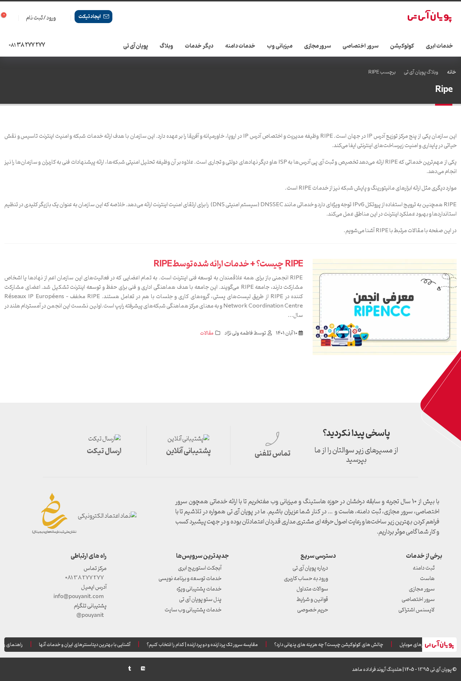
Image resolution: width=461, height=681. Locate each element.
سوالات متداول (312, 589)
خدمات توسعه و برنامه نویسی (189, 579)
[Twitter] (76, 668)
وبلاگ (166, 46)
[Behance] (116, 668)
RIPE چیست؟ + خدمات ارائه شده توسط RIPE (228, 264)
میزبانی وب (279, 46)
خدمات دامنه (240, 46)
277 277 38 (27, 45)
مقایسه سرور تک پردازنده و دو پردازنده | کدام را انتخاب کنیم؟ (205, 644)
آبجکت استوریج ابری (199, 568)
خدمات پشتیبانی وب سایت (193, 610)
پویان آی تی (135, 46)
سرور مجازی (317, 46)
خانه (451, 72)
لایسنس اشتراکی (416, 610)
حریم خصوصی (312, 610)
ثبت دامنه (424, 568)
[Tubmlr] (130, 668)
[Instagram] (36, 668)
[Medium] (143, 668)
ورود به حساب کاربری (306, 579)
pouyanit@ (90, 615)
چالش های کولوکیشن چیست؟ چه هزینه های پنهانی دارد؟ (332, 644)
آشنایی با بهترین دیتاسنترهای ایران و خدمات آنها (88, 644)
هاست (427, 579)
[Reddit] (103, 668)
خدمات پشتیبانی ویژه (198, 589)
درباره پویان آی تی (310, 568)
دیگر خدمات (199, 46)
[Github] (9, 668)
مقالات (207, 333)
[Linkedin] (49, 668)
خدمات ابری (439, 46)
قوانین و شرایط (312, 599)
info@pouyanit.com (78, 597)
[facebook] (63, 668)
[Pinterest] (90, 668)
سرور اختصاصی (361, 46)
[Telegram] (23, 670)
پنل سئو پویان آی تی (200, 599)
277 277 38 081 (84, 578)
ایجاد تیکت (90, 17)
